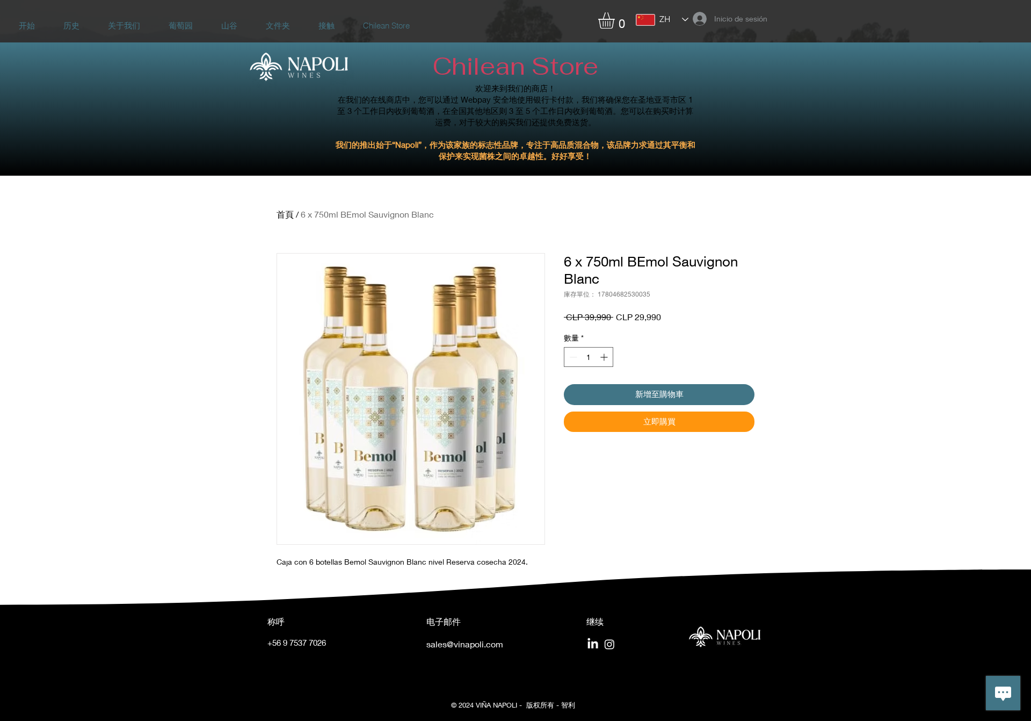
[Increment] (605, 357)
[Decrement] (572, 357)
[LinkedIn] (592, 644)
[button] (616, 20)
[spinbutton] (588, 357)
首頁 (285, 214)
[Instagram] (609, 644)
